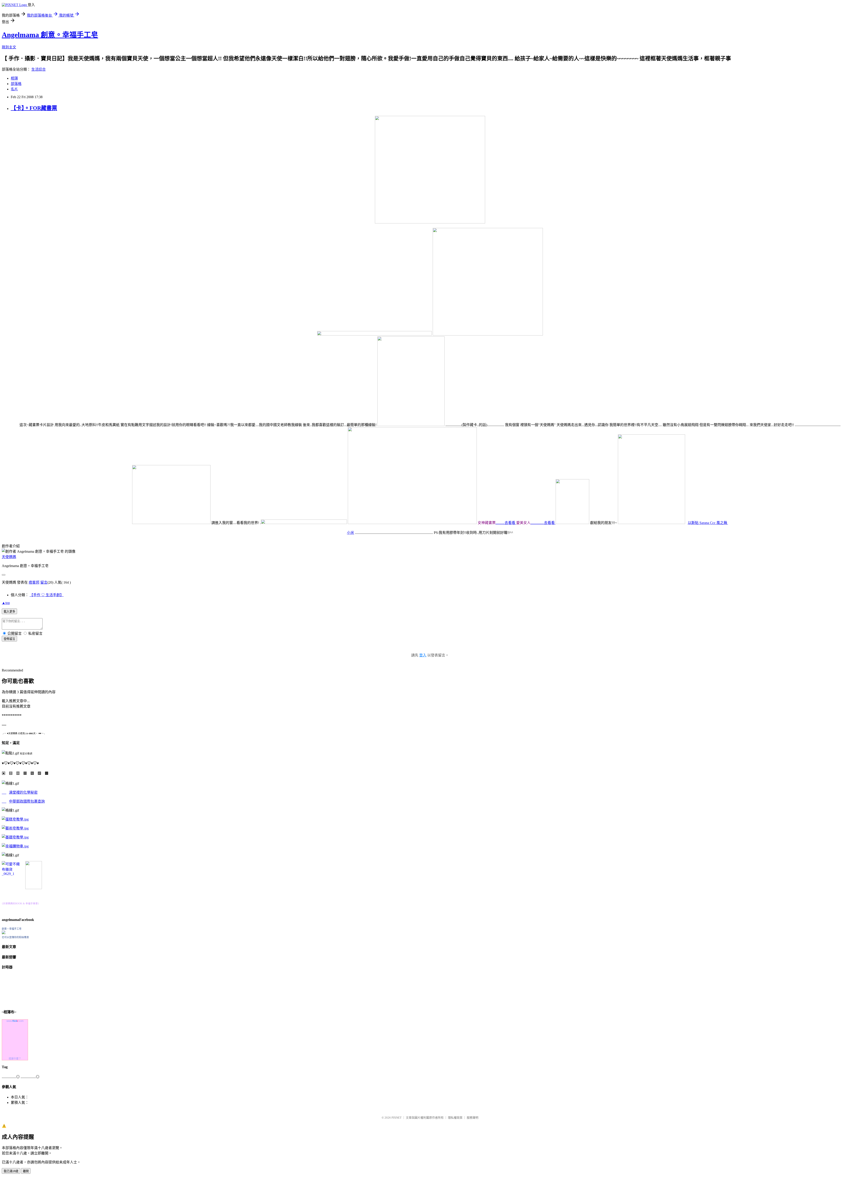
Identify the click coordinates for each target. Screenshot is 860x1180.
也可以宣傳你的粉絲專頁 (15, 937)
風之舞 (722, 523)
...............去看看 (543, 523)
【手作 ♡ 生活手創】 (47, 595)
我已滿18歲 (11, 1171)
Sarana (704, 523)
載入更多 (9, 611)
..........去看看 (506, 523)
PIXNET (396, 1117)
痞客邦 (34, 582)
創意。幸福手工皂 (12, 928)
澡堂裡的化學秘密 (23, 792)
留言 (43, 582)
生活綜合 (38, 69)
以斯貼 (693, 523)
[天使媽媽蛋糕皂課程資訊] (15, 828)
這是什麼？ (15, 1058)
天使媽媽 (9, 557)
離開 (26, 1171)
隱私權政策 (455, 1117)
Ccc (713, 523)
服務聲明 (472, 1117)
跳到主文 (9, 47)
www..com (15, 1021)
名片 (14, 89)
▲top (6, 603)
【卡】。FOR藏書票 (34, 108)
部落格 (16, 84)
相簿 (14, 78)
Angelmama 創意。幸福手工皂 (50, 35)
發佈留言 (9, 639)
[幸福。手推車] (33, 888)
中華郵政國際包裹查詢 (27, 801)
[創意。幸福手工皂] (3, 933)
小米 (350, 533)
